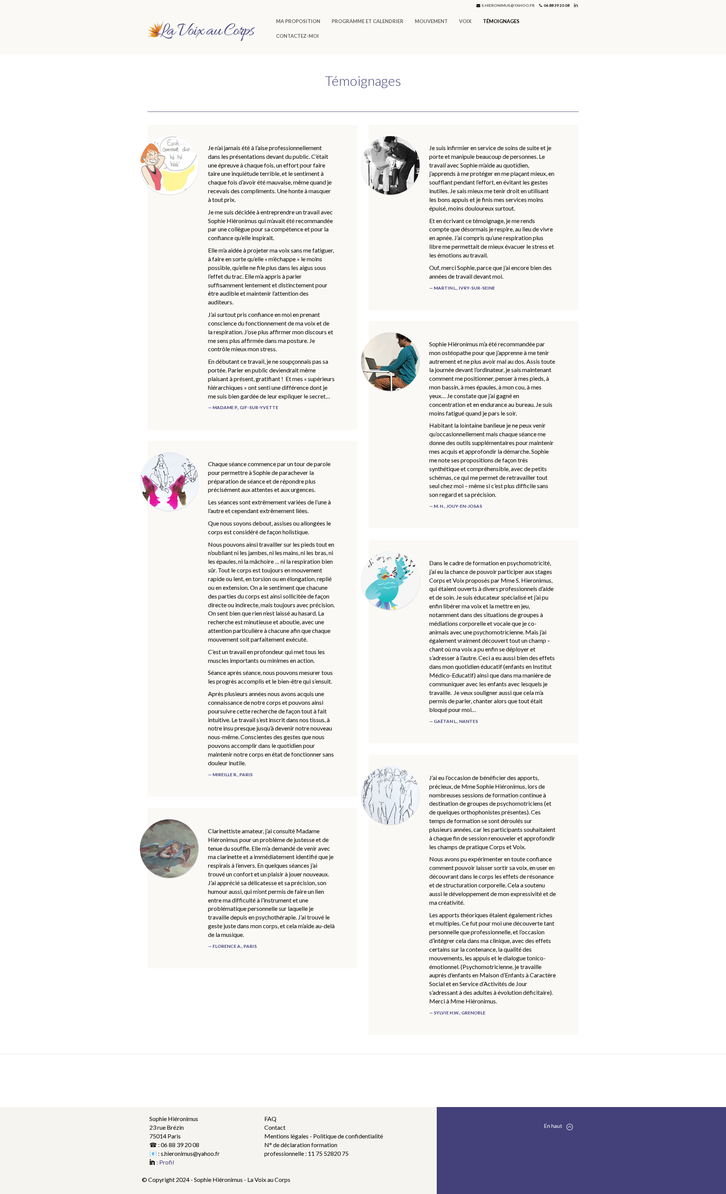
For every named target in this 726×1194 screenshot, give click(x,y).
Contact (274, 1127)
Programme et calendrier (367, 21)
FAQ (270, 1118)
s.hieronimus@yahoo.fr (508, 5)
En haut (553, 1126)
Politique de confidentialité (348, 1136)
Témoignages (501, 21)
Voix (465, 21)
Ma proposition (298, 21)
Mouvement (431, 21)
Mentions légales (287, 1136)
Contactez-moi (297, 36)
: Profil (164, 1162)
